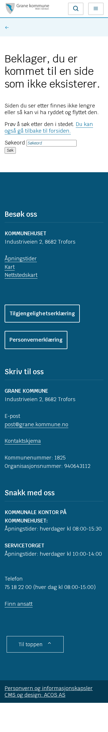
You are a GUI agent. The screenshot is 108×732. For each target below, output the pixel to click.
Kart (10, 267)
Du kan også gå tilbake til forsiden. (49, 127)
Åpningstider (21, 258)
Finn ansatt (19, 604)
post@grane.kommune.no (36, 424)
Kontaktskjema (23, 441)
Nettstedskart (21, 275)
